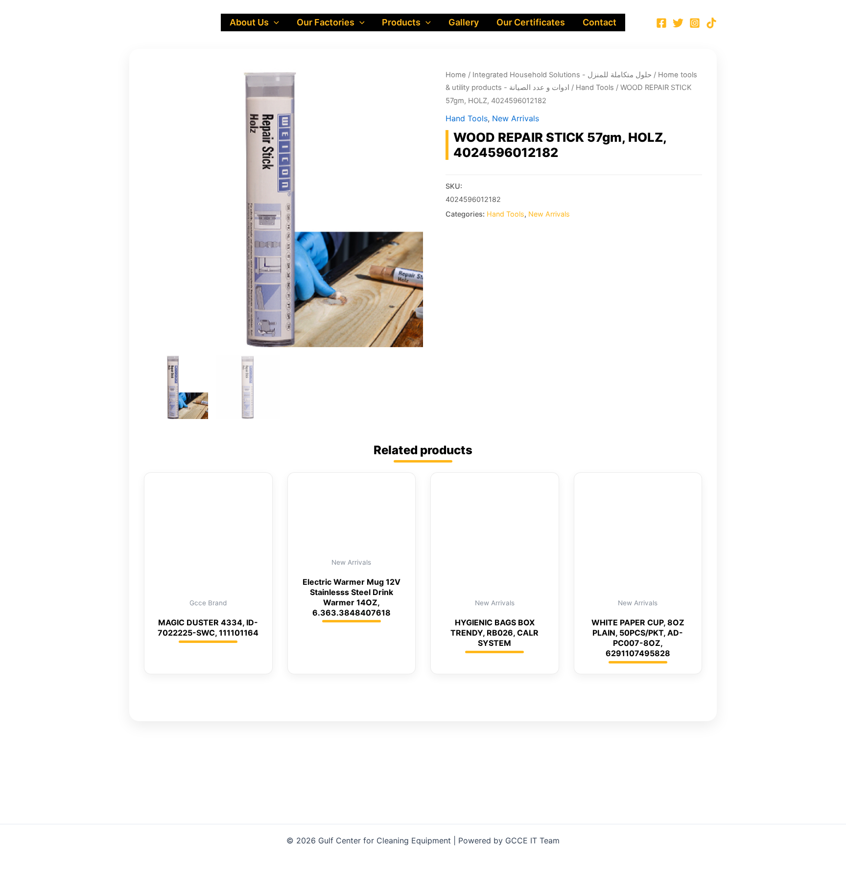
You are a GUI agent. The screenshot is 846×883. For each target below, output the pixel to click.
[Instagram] (694, 23)
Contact (599, 22)
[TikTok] (711, 23)
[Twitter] (678, 23)
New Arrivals (515, 118)
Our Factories (325, 22)
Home (456, 74)
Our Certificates (530, 22)
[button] (274, 22)
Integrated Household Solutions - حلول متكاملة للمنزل (562, 74)
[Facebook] (661, 23)
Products (401, 22)
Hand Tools (595, 87)
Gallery (463, 22)
